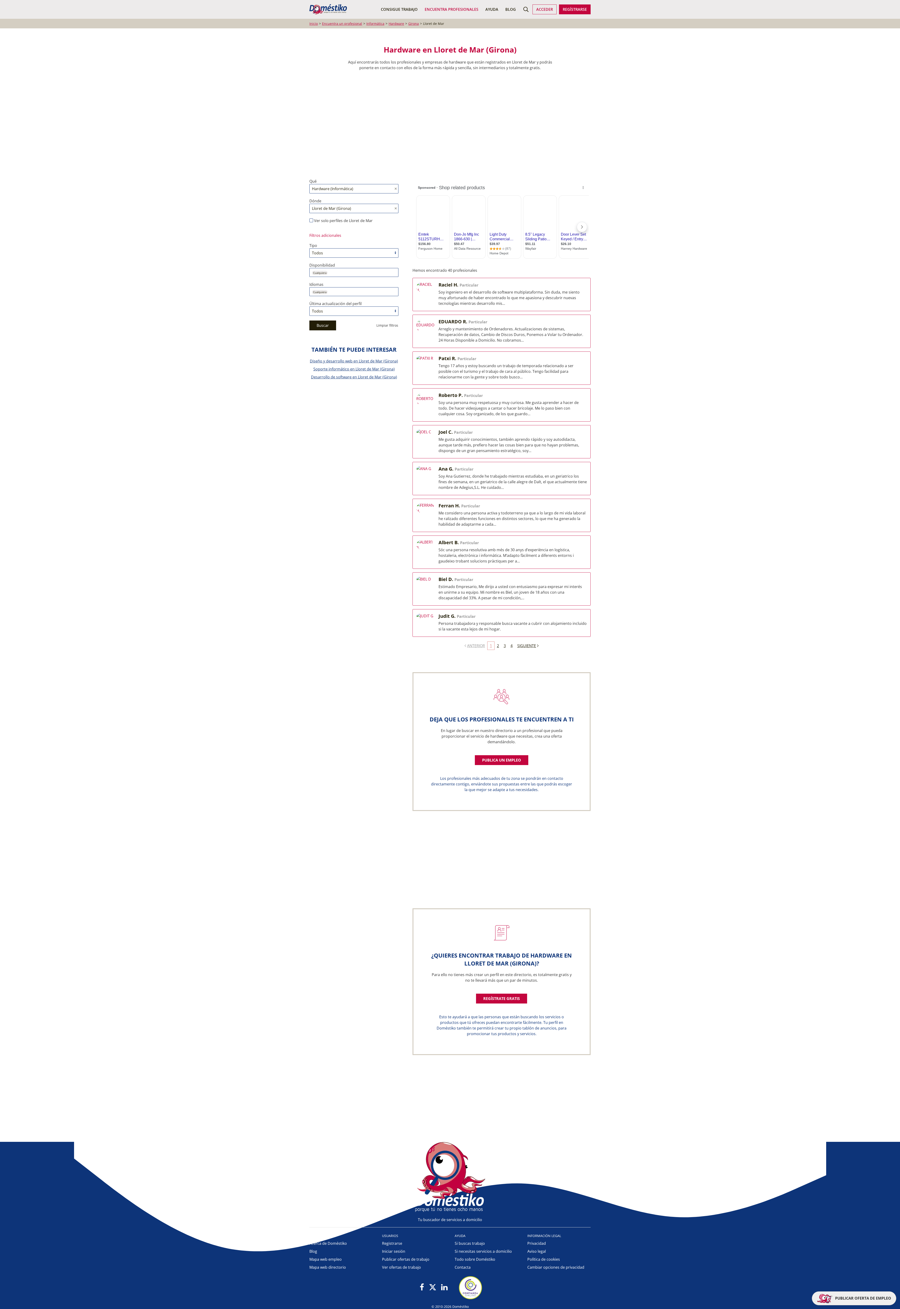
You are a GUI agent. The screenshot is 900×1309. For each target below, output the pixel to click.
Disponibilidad (322, 265)
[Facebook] (422, 1288)
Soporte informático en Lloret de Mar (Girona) (354, 369)
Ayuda (491, 9)
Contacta (463, 1267)
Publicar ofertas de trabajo (405, 1259)
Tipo (313, 245)
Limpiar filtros (387, 325)
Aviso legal (536, 1251)
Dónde (315, 201)
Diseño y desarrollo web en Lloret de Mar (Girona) (354, 361)
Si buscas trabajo (470, 1243)
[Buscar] (525, 9)
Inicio (313, 23)
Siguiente (526, 645)
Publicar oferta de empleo (862, 1298)
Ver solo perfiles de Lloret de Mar (343, 220)
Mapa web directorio (327, 1267)
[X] (432, 1288)
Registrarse (392, 1243)
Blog (510, 9)
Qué (313, 181)
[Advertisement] (447, 124)
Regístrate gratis (501, 998)
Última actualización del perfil (335, 303)
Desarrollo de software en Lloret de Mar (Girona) (354, 377)
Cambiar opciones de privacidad (555, 1267)
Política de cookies (543, 1259)
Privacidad (536, 1243)
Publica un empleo (501, 760)
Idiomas (316, 284)
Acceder (544, 9)
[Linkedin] (444, 1288)
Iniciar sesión (393, 1251)
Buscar (323, 325)
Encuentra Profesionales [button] (451, 9)
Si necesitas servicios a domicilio (483, 1251)
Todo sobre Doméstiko (475, 1259)
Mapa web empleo (325, 1259)
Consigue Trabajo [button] (399, 9)
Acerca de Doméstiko (328, 1243)
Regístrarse (575, 9)
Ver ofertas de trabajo (401, 1267)
